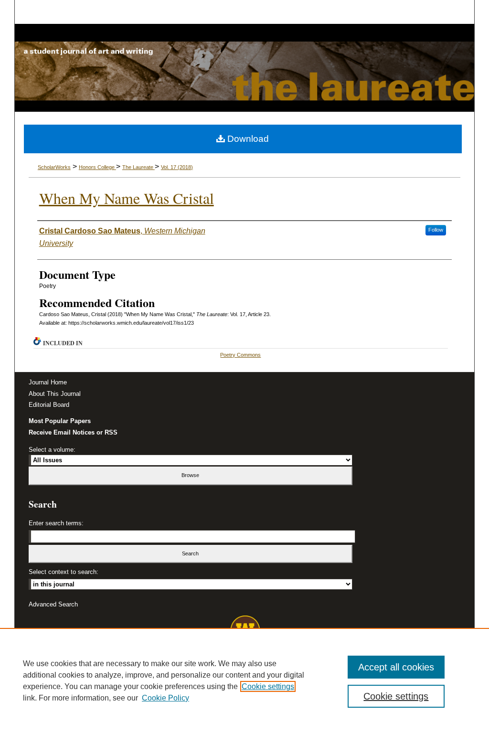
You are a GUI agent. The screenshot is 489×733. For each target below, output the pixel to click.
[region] (244, 680)
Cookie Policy (165, 698)
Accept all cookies (396, 667)
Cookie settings (268, 686)
